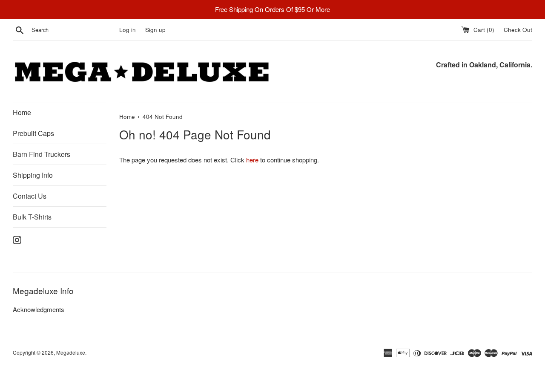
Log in (127, 30)
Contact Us (29, 196)
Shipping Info (33, 175)
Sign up (155, 30)
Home (22, 112)
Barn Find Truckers (41, 154)
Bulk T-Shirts (32, 217)
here (252, 159)
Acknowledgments (38, 309)
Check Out (518, 30)
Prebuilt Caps (33, 133)
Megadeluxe (70, 352)
